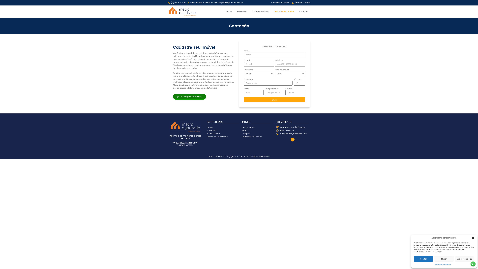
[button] (473, 238)
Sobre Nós (242, 11)
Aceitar (423, 259)
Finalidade (248, 70)
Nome (247, 51)
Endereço (248, 79)
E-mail (247, 60)
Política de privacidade (443, 265)
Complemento (272, 89)
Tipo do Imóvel (282, 70)
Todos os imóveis (260, 11)
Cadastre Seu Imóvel (284, 11)
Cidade (288, 89)
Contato (303, 11)
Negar (444, 259)
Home (229, 11)
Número (297, 79)
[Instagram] (293, 139)
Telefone (279, 60)
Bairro (246, 89)
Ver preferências (464, 259)
